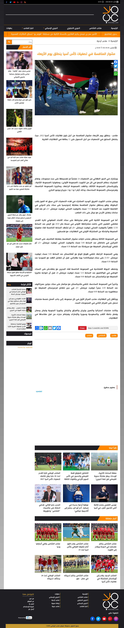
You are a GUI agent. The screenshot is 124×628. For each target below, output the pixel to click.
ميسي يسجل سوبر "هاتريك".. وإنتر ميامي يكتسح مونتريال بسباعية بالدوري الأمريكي (19, 74)
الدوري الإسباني (51, 28)
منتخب (108, 201)
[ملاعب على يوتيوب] (14, 2)
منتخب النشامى (95, 28)
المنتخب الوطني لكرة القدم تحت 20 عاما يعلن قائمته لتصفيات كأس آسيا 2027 (49, 476)
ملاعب (114, 335)
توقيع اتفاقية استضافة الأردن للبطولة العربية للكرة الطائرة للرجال (17, 326)
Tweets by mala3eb (25, 347)
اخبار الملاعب (84, 606)
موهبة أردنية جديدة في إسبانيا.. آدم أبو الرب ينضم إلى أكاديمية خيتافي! (76, 508)
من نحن (31, 599)
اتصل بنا (31, 604)
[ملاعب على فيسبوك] (7, 2)
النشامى (101, 335)
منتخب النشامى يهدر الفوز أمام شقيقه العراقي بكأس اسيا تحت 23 (77, 546)
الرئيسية (114, 28)
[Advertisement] (76, 149)
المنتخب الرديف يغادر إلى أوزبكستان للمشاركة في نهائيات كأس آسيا (106, 578)
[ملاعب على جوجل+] (18, 2)
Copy (82, 328)
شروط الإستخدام (28, 607)
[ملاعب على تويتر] (10, 2)
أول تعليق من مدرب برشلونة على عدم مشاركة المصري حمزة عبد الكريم (19, 187)
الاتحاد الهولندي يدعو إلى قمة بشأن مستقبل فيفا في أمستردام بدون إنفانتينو (17, 301)
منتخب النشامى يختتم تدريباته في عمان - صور (76, 577)
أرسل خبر (31, 609)
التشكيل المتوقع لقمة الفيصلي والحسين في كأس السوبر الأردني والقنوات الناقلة (76, 476)
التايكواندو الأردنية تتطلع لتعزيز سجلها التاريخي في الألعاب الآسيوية (19, 274)
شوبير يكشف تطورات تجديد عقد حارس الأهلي (19, 130)
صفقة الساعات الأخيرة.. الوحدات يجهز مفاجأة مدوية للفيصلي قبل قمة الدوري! (105, 476)
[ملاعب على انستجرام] (21, 2)
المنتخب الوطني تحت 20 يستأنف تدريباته (50, 577)
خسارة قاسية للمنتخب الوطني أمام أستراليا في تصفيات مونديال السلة (17, 291)
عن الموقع (30, 601)
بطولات (57, 594)
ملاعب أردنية (102, 41)
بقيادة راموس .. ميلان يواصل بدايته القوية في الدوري (16, 309)
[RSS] (25, 2)
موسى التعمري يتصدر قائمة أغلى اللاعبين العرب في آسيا (105, 506)
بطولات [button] (9, 28)
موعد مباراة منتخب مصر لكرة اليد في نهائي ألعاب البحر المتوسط (19, 159)
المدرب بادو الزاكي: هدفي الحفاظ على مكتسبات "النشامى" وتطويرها (49, 508)
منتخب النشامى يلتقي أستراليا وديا (48, 545)
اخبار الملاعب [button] (28, 28)
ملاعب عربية (55, 606)
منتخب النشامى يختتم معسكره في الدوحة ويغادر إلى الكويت (105, 546)
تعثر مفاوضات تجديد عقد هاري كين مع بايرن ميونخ (19, 245)
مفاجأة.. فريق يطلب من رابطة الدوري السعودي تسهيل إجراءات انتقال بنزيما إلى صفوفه (19, 218)
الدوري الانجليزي (73, 28)
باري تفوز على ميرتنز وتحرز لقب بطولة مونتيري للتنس (19, 101)
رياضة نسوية (55, 603)
